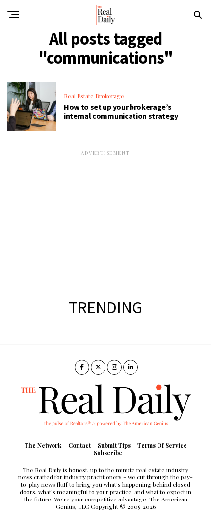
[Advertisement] (105, 218)
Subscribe (108, 453)
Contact (79, 445)
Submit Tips (114, 445)
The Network (43, 445)
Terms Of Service (162, 445)
